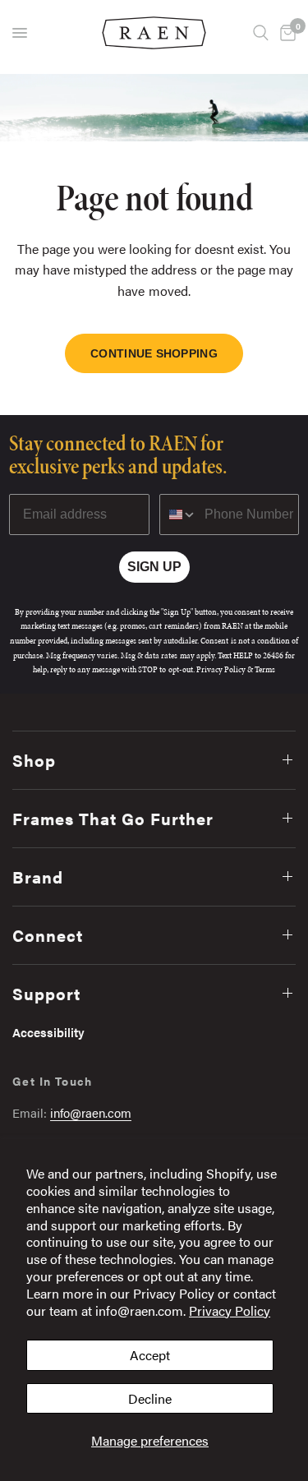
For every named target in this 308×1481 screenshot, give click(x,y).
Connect (47, 935)
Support (46, 993)
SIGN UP (154, 567)
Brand (37, 876)
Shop (34, 760)
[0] (285, 33)
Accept (150, 1354)
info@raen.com (90, 1112)
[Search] (260, 33)
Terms (265, 669)
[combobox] (178, 514)
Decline (150, 1398)
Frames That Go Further (113, 818)
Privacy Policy (229, 1310)
